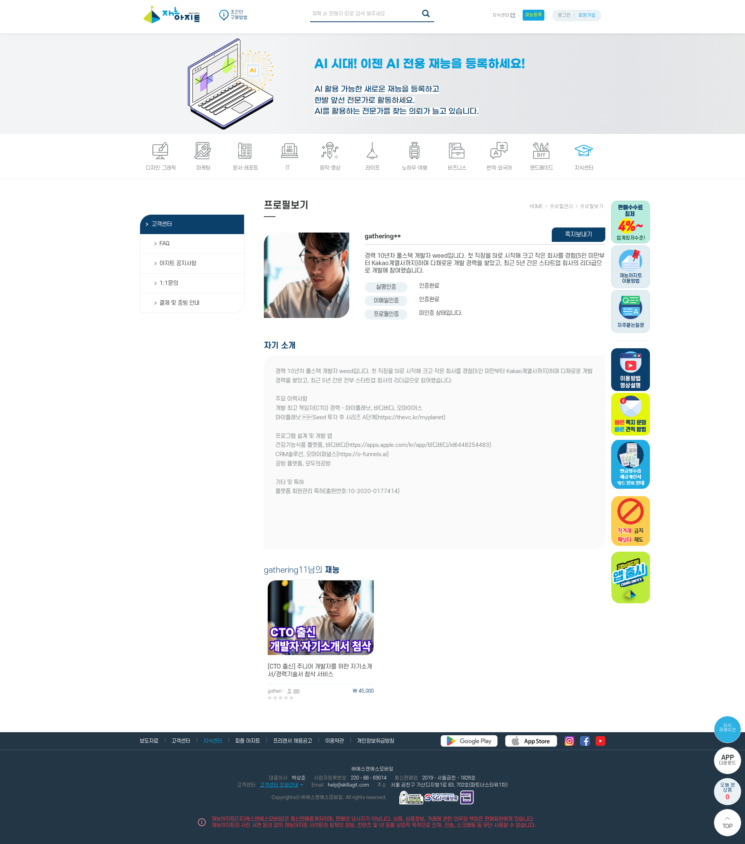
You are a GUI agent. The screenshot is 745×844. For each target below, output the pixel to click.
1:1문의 (168, 283)
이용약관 (334, 741)
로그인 (564, 15)
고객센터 (162, 224)
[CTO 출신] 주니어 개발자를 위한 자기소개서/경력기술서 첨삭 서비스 (320, 670)
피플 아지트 (247, 741)
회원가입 (587, 15)
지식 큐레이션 (727, 728)
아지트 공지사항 (177, 263)
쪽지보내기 (578, 234)
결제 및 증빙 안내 (179, 303)
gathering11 (277, 691)
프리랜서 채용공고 (292, 741)
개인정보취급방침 (375, 741)
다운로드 (727, 760)
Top (727, 826)
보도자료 (149, 741)
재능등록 (533, 14)
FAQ (164, 243)
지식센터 (500, 15)
